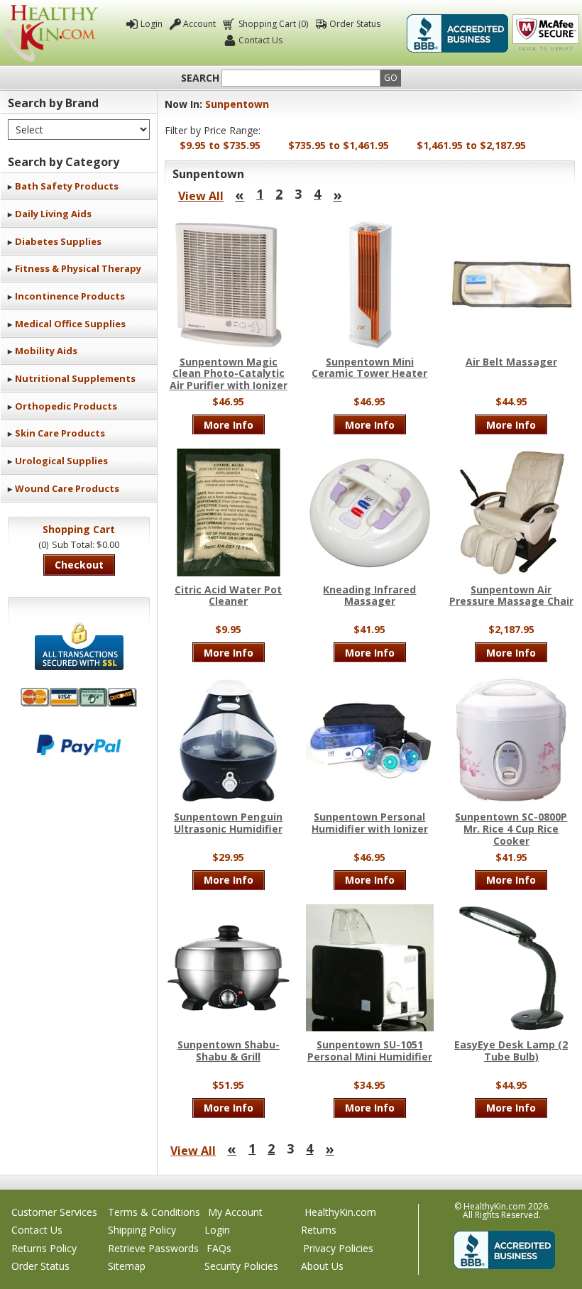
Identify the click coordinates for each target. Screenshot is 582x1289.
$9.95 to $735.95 (220, 145)
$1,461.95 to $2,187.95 (471, 145)
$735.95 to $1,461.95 (338, 145)
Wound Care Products (67, 488)
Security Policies (241, 1266)
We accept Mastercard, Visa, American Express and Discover (79, 697)
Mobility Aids (46, 350)
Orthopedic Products (66, 406)
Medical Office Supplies (70, 323)
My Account (235, 1212)
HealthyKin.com (340, 1212)
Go (390, 78)
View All (201, 196)
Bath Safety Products (67, 186)
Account (199, 24)
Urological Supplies (61, 460)
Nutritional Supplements (75, 378)
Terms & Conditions (154, 1212)
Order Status (354, 24)
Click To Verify (545, 33)
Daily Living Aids (53, 213)
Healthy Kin (51, 33)
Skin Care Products (60, 433)
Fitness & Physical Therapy (78, 268)
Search (200, 78)
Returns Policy (44, 1248)
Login (152, 24)
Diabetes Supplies (58, 241)
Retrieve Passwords (153, 1248)
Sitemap (127, 1266)
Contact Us (260, 40)
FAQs (219, 1248)
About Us (322, 1266)
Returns (318, 1229)
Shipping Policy (142, 1229)
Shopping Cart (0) (273, 24)
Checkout (79, 564)
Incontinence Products (70, 296)
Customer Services (54, 1212)
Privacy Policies (338, 1248)
